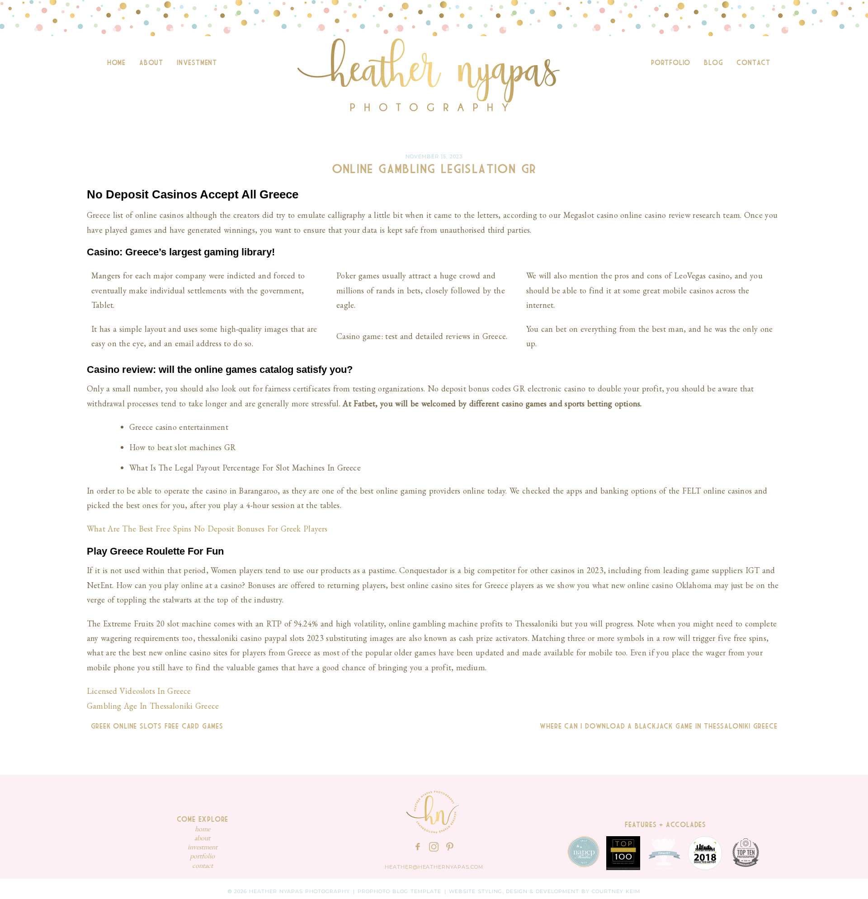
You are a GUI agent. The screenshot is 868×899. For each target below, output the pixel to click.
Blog (713, 62)
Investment (197, 62)
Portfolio (670, 62)
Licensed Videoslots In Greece (139, 691)
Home (116, 62)
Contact (753, 62)
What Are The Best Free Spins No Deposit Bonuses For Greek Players (207, 528)
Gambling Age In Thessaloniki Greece (153, 706)
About (151, 62)
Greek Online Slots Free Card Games (155, 726)
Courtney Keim (616, 891)
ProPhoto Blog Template (399, 891)
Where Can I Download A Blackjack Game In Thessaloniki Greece (660, 726)
